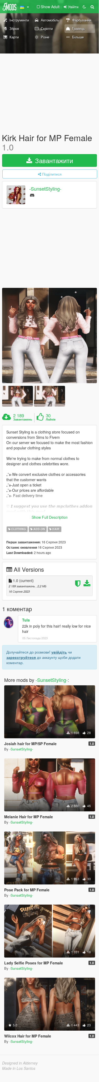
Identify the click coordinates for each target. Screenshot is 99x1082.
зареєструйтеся (21, 657)
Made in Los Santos (18, 1068)
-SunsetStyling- (45, 188)
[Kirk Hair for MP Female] (49, 335)
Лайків (51, 419)
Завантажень (22, 419)
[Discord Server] (32, 195)
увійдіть (59, 652)
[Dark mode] (84, 6)
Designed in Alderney (20, 1063)
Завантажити (53, 160)
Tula (26, 620)
